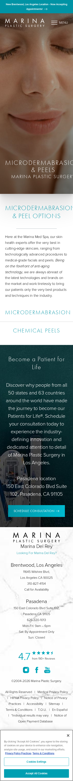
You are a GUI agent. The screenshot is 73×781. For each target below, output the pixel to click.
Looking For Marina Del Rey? (37, 553)
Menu (63, 22)
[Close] (68, 735)
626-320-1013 (36, 620)
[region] (36, 755)
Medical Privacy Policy (53, 692)
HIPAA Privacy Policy (24, 697)
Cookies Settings (36, 761)
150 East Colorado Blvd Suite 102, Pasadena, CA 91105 (36, 490)
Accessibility (35, 703)
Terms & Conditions (19, 709)
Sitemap (54, 703)
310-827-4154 (36, 583)
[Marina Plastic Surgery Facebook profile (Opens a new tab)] (36, 670)
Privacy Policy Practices (18, 753)
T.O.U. (42, 709)
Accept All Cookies (36, 773)
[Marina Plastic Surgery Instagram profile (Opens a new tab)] (26, 670)
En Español (60, 709)
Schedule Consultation (34, 511)
